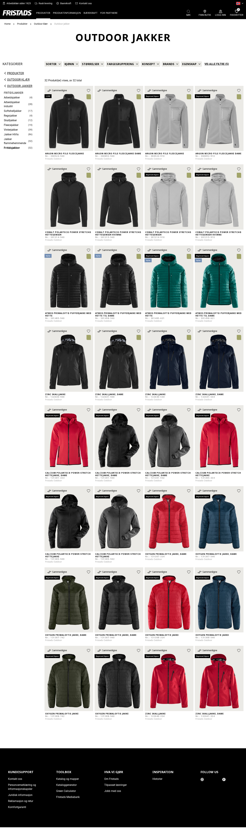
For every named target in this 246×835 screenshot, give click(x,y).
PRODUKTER (43, 12)
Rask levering (45, 3)
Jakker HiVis (11, 134)
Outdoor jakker (19, 86)
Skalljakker (10, 120)
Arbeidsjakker (12, 97)
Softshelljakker (12, 111)
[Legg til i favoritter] (89, 91)
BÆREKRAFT (91, 12)
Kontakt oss (85, 3)
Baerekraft (65, 3)
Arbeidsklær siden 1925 (19, 3)
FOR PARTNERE (108, 12)
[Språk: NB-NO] (239, 3)
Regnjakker (10, 115)
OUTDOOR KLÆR (18, 79)
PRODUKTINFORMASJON (67, 12)
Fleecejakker (11, 125)
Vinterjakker (11, 129)
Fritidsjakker (12, 147)
